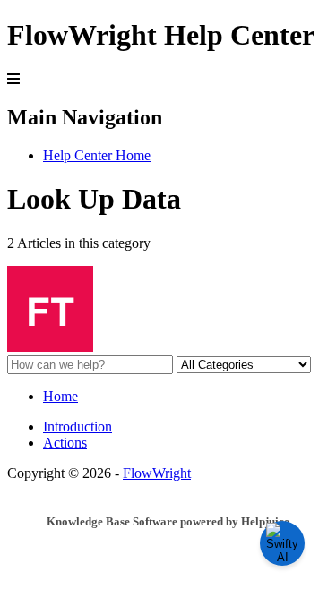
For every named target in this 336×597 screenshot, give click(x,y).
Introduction (77, 426)
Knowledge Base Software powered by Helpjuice (168, 521)
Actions (65, 442)
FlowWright (157, 473)
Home (60, 396)
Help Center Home (97, 155)
